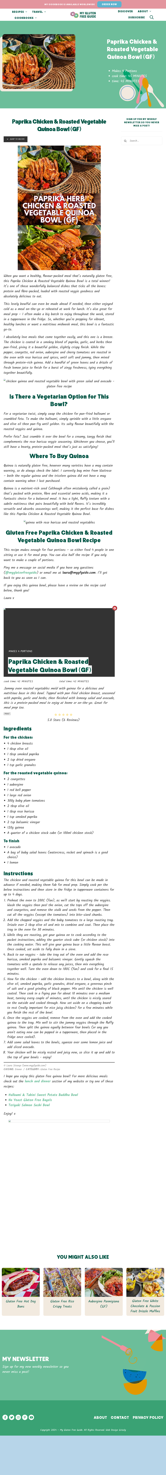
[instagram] (18, 1417)
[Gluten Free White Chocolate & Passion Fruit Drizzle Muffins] (145, 1270)
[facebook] (5, 1417)
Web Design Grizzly (116, 1430)
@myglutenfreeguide (21, 573)
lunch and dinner (38, 1081)
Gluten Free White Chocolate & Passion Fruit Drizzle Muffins (145, 1306)
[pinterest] (24, 1417)
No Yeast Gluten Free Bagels (30, 1100)
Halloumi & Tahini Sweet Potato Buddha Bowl (43, 1095)
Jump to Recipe (17, 139)
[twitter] (11, 1417)
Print (7, 714)
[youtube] (31, 1417)
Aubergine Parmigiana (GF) (103, 1304)
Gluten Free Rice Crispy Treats (62, 1304)
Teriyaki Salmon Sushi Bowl (29, 1105)
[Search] (152, 17)
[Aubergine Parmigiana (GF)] (104, 1270)
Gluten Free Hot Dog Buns (21, 1304)
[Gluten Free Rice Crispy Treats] (62, 1270)
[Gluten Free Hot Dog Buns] (21, 1270)
